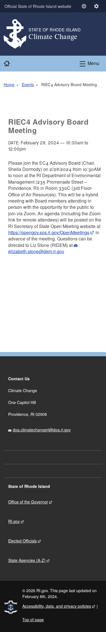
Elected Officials (22, 541)
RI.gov (14, 521)
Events (28, 84)
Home (9, 84)
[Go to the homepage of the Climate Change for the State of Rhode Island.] (16, 34)
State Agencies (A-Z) (27, 560)
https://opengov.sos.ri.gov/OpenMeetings (48, 232)
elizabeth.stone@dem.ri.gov (36, 251)
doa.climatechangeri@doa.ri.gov (42, 430)
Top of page (33, 619)
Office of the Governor (28, 502)
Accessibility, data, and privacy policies (56, 606)
